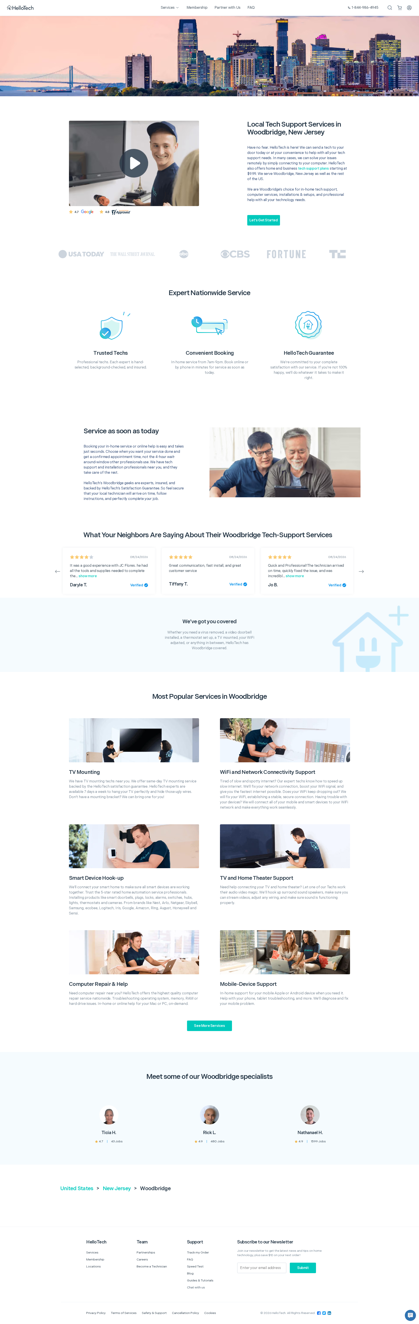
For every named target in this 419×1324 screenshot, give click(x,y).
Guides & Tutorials (200, 1280)
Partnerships (146, 1252)
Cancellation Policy (185, 1313)
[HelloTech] (20, 8)
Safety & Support (154, 1313)
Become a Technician (152, 1266)
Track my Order (198, 1252)
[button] (410, 1315)
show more (87, 576)
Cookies (210, 1313)
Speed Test (195, 1266)
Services (92, 1252)
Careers (142, 1259)
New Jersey (117, 1188)
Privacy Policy (96, 1313)
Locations (93, 1266)
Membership (95, 1259)
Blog (190, 1273)
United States (76, 1188)
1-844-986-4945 (365, 8)
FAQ (190, 1259)
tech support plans (313, 169)
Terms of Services (124, 1313)
